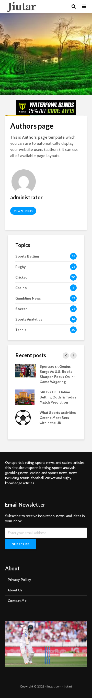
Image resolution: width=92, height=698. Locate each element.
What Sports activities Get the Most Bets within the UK (58, 417)
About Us (15, 590)
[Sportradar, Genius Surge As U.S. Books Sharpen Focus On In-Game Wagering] (25, 370)
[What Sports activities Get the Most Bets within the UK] (23, 417)
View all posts (23, 211)
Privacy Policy (19, 579)
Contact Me (17, 600)
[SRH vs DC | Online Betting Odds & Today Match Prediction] (24, 397)
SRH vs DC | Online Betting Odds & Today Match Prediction (58, 397)
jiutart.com (54, 686)
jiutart (68, 686)
